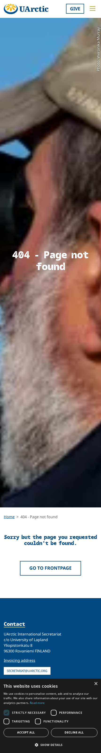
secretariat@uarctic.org (27, 671)
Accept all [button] (26, 732)
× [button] (95, 684)
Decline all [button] (74, 732)
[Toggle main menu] (92, 8)
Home (9, 516)
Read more (37, 703)
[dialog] (50, 716)
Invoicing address (19, 660)
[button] (50, 745)
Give (75, 8)
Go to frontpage (50, 568)
